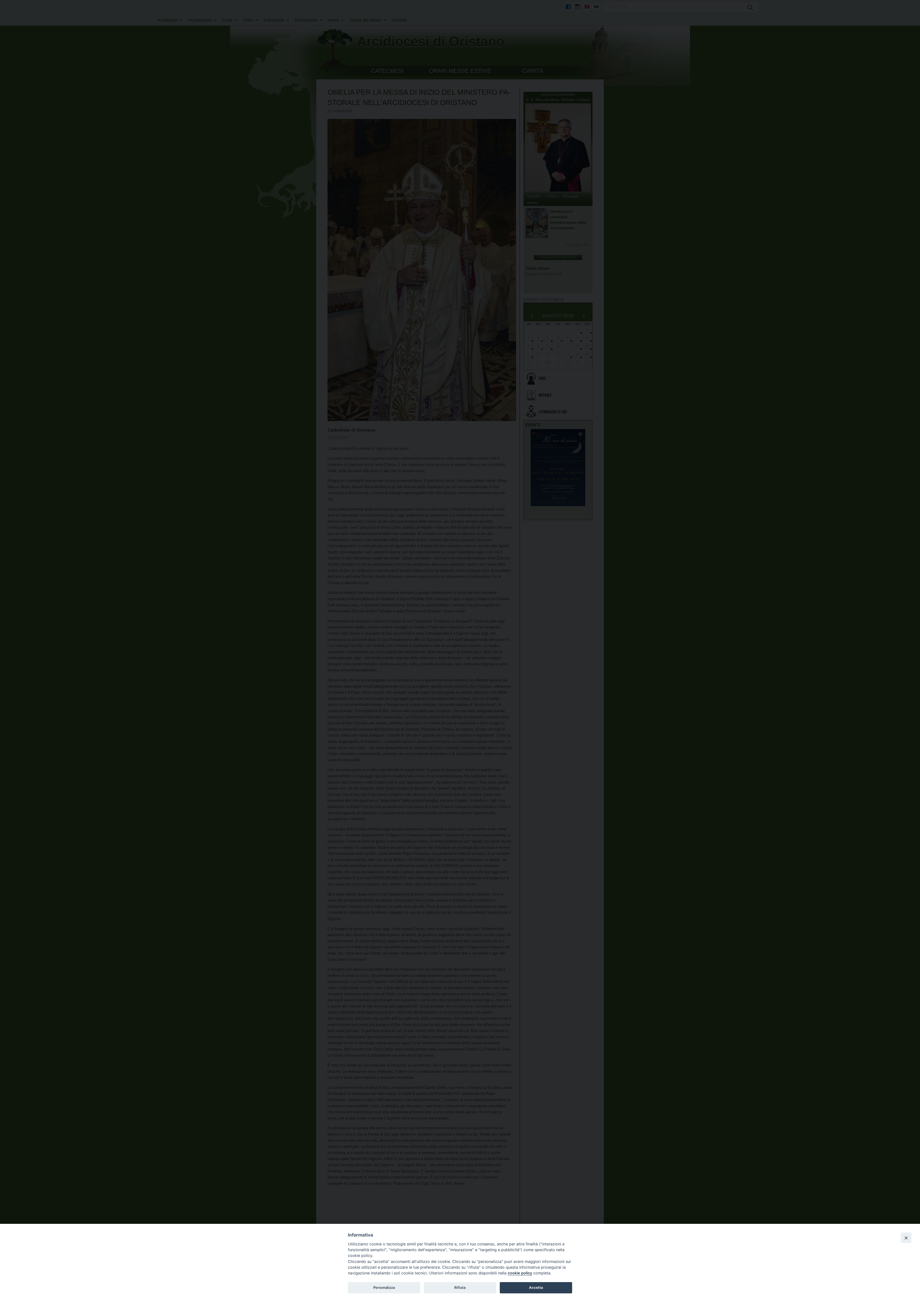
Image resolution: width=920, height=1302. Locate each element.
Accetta (536, 1287)
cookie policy (520, 1273)
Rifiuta (460, 1287)
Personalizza (384, 1287)
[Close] (906, 1237)
